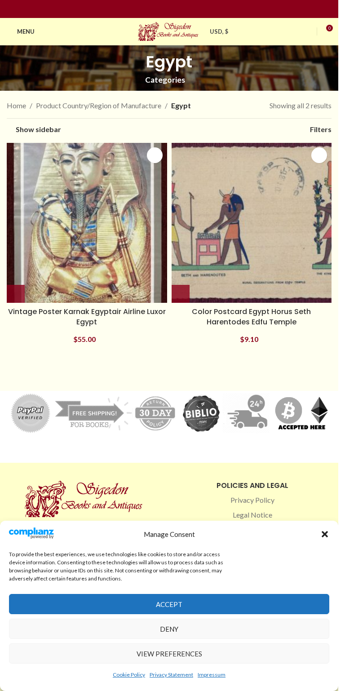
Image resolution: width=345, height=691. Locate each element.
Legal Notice (252, 514)
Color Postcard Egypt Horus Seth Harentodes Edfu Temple (251, 316)
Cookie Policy (129, 674)
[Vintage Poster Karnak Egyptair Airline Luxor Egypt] (87, 223)
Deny (169, 629)
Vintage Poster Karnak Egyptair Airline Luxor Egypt (87, 316)
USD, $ (219, 31)
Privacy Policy (252, 500)
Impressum (212, 674)
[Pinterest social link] (174, 9)
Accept (169, 604)
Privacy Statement (171, 674)
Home (16, 105)
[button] (324, 534)
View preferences (169, 654)
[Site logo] (169, 30)
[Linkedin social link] (185, 9)
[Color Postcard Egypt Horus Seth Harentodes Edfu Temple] (252, 223)
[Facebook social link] (153, 9)
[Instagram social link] (164, 9)
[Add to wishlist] (155, 155)
